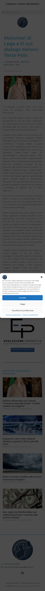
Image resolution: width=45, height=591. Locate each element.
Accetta (22, 298)
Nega (22, 304)
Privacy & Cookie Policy (13, 315)
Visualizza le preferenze (22, 310)
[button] (41, 277)
